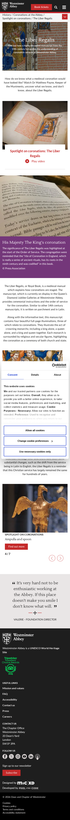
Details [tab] (35, 374)
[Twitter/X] (11, 756)
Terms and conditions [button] (13, 809)
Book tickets (41, 7)
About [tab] (57, 374)
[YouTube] (24, 756)
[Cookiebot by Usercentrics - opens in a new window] (52, 366)
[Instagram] (17, 756)
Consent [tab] (12, 374)
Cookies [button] (6, 803)
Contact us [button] (8, 705)
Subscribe (11, 773)
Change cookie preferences (33, 441)
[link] (26, 783)
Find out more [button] (16, 546)
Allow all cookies (35, 430)
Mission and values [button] (13, 688)
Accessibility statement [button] (14, 813)
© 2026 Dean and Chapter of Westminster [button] (24, 797)
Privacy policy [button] (9, 806)
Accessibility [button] (9, 699)
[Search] (57, 8)
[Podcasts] (37, 757)
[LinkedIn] (30, 756)
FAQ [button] (5, 693)
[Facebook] (4, 756)
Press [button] (5, 710)
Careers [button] (7, 716)
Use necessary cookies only (35, 451)
